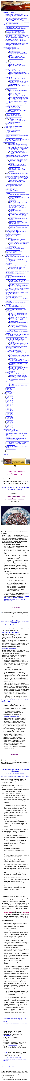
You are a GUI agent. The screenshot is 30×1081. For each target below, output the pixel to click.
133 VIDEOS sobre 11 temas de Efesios (15, 308)
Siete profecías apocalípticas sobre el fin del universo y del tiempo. (16, 41)
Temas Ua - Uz (9, 421)
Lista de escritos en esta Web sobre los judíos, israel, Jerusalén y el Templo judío (16, 337)
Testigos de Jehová (10, 387)
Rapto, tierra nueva (10, 236)
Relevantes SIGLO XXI (9, 429)
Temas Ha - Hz (9, 404)
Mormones (8, 388)
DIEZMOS (9, 77)
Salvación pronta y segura (15, 49)
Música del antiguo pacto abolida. (14, 138)
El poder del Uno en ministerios (16, 151)
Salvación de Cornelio (14, 109)
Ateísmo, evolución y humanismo (14, 351)
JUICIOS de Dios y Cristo (12, 114)
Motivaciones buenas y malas (13, 294)
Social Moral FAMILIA (8, 255)
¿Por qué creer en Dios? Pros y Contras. (18, 362)
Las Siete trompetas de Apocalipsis (17, 211)
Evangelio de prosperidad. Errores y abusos (19, 376)
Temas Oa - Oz (9, 413)
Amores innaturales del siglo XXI (17, 267)
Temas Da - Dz (9, 398)
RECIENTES (6, 24)
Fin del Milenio (12, 246)
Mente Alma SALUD (8, 277)
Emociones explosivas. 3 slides (16, 319)
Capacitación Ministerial (9, 142)
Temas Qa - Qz (9, 416)
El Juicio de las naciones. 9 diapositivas (18, 313)
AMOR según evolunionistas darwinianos (19, 355)
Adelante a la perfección (14, 335)
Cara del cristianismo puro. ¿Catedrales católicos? (17, 431)
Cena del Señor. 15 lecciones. (13, 130)
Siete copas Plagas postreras (15, 221)
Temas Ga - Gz (9, 402)
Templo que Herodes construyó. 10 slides (18, 343)
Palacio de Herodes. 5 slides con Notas (18, 344)
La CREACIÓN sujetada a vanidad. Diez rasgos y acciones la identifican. (18, 179)
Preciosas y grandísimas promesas (14, 296)
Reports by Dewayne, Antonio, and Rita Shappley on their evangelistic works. (15, 33)
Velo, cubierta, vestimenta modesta (14, 117)
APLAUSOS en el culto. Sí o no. (14, 140)
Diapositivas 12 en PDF (14, 107)
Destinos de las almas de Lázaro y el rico (18, 285)
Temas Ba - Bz (9, 396)
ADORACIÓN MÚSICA (9, 127)
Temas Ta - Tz (9, 420)
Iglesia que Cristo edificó (15, 93)
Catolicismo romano (11, 381)
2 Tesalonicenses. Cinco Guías (16, 168)
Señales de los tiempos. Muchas (13, 234)
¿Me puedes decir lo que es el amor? (17, 265)
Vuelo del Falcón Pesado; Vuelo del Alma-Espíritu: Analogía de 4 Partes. (19, 281)
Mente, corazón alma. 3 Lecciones (17, 287)
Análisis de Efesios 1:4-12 (15, 119)
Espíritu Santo (9, 63)
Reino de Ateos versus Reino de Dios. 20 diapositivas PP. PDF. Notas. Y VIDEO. (18, 368)
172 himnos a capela (11, 131)
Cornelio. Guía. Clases (14, 167)
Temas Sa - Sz (9, 418)
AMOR (8, 264)
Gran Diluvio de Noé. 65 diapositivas (18, 317)
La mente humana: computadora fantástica (19, 288)
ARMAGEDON (13, 201)
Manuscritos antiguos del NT (16, 350)
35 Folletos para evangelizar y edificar (15, 306)
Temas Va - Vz (9, 422)
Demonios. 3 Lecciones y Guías (16, 164)
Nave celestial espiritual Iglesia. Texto (18, 99)
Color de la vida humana (12, 430)
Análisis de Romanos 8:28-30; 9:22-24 (18, 121)
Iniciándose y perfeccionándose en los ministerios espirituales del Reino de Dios (18, 145)
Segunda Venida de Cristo (12, 235)
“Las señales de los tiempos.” (11, 1057)
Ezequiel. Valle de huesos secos (13, 254)
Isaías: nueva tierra (10, 252)
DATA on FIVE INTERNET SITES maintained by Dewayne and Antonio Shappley (17, 38)
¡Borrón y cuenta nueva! (12, 297)
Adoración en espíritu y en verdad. (14, 128)
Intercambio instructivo (14, 122)
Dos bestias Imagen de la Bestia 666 (17, 214)
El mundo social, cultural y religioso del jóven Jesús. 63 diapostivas (18, 315)
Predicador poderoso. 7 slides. (16, 318)
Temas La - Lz (9, 409)
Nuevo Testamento (10, 348)
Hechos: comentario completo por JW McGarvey (17, 176)
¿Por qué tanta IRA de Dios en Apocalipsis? (16, 442)
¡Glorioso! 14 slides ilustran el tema (17, 325)
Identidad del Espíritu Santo (15, 64)
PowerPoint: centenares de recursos (14, 312)
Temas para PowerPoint (11, 188)
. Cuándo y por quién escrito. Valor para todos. (19, 195)
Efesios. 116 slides (13, 321)
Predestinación (9, 118)
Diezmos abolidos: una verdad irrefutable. (18, 81)
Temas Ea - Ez (9, 400)
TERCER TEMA (13, 1045)
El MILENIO (12, 200)
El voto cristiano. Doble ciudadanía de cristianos (17, 441)
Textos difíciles (9, 186)
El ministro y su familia (11, 157)
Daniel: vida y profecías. (12, 230)
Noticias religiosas (10, 392)
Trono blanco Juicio (11, 449)
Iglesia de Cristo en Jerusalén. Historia (18, 90)
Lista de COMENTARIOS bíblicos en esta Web (17, 334)
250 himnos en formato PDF (13, 134)
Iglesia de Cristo (10, 89)
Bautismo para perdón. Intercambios (17, 110)
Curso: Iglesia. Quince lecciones (13, 185)
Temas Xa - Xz (9, 425)
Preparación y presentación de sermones (15, 156)
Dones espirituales (10, 69)
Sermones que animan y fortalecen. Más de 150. (17, 298)
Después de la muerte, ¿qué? (15, 56)
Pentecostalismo (10, 372)
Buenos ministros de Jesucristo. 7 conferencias (17, 155)
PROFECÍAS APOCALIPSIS (10, 190)
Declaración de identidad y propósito (14, 14)
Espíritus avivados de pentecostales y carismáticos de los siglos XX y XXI (17, 374)
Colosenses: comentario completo (14, 184)
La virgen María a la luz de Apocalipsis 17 (19, 385)
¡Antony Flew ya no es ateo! (15, 366)
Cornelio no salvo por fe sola (16, 59)
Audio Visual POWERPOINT (10, 305)
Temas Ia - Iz (9, 405)
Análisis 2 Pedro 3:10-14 (15, 240)
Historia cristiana (10, 189)
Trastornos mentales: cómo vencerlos (14, 290)
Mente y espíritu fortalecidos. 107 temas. (15, 289)
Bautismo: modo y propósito (12, 106)
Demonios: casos (10, 124)
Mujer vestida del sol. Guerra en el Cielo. (18, 213)
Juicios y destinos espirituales (13, 247)
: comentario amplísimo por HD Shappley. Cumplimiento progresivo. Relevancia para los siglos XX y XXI (17, 22)
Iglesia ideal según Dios (14, 94)
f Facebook (18, 1069)
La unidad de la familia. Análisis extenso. (15, 269)
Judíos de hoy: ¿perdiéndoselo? (16, 339)
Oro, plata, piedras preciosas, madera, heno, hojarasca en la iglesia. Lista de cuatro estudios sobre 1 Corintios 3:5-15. (19, 148)
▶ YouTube (11, 1069)
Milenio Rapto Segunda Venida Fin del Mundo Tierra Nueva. (18, 223)
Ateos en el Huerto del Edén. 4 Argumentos (19, 360)
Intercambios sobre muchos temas (14, 126)
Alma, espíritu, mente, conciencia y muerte (16, 279)
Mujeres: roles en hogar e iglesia (13, 115)
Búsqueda (5, 454)
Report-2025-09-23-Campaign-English (15, 31)
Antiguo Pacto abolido (11, 88)
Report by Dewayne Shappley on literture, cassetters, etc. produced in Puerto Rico (16, 29)
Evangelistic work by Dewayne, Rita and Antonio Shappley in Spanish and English (17, 26)
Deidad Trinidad (10, 123)
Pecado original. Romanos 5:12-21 (17, 181)
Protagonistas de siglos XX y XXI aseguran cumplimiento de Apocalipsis (16, 232)
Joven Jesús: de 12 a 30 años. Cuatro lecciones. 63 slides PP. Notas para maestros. (17, 162)
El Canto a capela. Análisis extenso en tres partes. (17, 139)
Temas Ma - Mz (10, 410)
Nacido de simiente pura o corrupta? (17, 52)
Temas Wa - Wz (10, 424)
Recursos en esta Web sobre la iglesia (17, 95)
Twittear (2, 1066)
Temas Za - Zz (9, 427)
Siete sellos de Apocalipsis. (15, 210)
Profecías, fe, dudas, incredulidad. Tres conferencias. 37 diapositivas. (15, 249)
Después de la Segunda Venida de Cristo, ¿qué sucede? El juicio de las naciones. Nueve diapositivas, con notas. (17, 44)
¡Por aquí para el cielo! (14, 51)
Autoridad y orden (10, 111)
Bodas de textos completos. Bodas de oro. (16, 276)
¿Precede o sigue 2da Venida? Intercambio (19, 242)
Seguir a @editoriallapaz (10, 1066)
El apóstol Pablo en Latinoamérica (17, 57)
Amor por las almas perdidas (15, 268)
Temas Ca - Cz (9, 397)
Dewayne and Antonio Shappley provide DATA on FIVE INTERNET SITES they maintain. (17, 36)
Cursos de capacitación (11, 143)
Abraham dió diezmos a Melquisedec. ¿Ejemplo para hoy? (18, 83)
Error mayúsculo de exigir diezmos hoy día (19, 85)
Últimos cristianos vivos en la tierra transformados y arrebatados (17, 206)
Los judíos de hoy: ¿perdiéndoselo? (14, 251)
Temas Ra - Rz (9, 417)
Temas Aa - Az (9, 395)
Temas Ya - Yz (9, 426)
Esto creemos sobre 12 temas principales (18, 98)
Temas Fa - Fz (9, 401)
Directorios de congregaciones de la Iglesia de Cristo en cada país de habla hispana (16, 18)
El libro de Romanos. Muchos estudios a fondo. (17, 177)
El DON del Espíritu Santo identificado (18, 70)
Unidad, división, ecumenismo (13, 113)
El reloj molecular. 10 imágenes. (16, 359)
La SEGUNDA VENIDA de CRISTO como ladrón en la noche (18, 203)
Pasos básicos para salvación (13, 48)
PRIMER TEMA (7, 1035)
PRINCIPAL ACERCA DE (9, 12)
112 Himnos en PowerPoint (12, 132)
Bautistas (8, 391)
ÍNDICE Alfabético (8, 393)
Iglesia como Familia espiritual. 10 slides (18, 97)
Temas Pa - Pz (9, 414)
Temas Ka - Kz (9, 408)
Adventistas (9, 389)
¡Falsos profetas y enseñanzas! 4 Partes (18, 377)
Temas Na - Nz (9, 412)
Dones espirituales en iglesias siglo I (17, 72)
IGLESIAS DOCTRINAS (9, 47)
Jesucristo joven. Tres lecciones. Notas (18, 165)
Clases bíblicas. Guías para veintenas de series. (17, 159)
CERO (5, 1052)
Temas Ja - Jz (9, 406)
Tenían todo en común (14, 92)
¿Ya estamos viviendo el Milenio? (17, 239)
